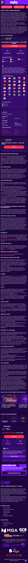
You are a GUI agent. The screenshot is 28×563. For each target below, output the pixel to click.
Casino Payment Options (8, 509)
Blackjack (16, 306)
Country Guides (6, 507)
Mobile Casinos (6, 511)
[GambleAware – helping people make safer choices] (18, 536)
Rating (15, 133)
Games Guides (6, 512)
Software (5, 514)
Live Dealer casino (7, 307)
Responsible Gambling (8, 515)
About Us (5, 525)
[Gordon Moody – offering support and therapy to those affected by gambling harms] (8, 535)
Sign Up (14, 436)
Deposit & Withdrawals (7, 132)
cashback (5, 157)
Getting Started (5, 131)
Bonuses (4, 129)
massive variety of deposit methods (9, 238)
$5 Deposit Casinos (19, 7)
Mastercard (5, 248)
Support (16, 132)
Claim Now (14, 46)
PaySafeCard (7, 249)
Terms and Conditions (8, 523)
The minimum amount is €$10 (7, 253)
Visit (14, 147)
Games (16, 129)
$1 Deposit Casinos (7, 7)
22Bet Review (14, 456)
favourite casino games (16, 340)
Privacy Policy (6, 522)
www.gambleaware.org (17, 541)
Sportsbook (16, 130)
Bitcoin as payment (11, 237)
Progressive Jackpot (18, 292)
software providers (16, 276)
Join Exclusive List (14, 473)
